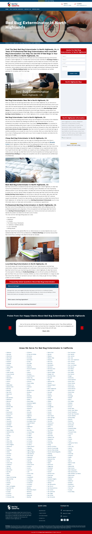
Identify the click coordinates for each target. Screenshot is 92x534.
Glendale (29, 395)
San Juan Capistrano (73, 359)
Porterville (50, 442)
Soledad (70, 403)
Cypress (8, 466)
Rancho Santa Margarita (54, 451)
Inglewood (29, 426)
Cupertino (9, 464)
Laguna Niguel (31, 451)
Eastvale (9, 489)
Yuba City (70, 488)
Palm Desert (51, 415)
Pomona (50, 441)
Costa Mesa (9, 459)
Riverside (50, 470)
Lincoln (29, 468)
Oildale (49, 401)
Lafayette (29, 448)
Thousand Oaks (72, 432)
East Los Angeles (11, 486)
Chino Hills (9, 441)
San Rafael (71, 372)
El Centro (9, 493)
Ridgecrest (50, 466)
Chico (8, 437)
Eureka (29, 361)
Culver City (9, 462)
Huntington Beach (31, 419)
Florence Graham (31, 368)
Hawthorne (30, 406)
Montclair (50, 363)
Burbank (9, 415)
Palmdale (50, 419)
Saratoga (70, 395)
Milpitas (50, 356)
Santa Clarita (71, 383)
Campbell (9, 423)
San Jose (70, 358)
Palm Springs (51, 417)
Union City (70, 446)
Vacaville (70, 450)
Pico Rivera (50, 430)
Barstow (9, 390)
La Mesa (29, 435)
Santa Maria (71, 386)
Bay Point (9, 392)
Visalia (69, 457)
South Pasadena (72, 412)
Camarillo (9, 421)
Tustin (69, 441)
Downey (9, 482)
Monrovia (50, 361)
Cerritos (8, 435)
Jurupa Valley (30, 432)
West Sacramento (72, 471)
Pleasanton (50, 439)
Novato (49, 394)
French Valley (30, 383)
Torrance (70, 433)
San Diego (50, 493)
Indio (28, 424)
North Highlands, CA (82, 5)
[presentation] (10, 328)
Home (6, 9)
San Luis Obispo (72, 365)
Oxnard (49, 412)
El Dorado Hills (10, 497)
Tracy (69, 435)
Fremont (29, 381)
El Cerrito (9, 495)
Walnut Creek (71, 462)
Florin (28, 370)
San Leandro (71, 361)
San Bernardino (52, 484)
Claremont (9, 446)
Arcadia (8, 368)
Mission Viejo (51, 358)
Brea (8, 410)
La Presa (29, 439)
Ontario (49, 403)
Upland (70, 448)
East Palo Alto (10, 488)
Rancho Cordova (52, 446)
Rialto (49, 462)
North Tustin (51, 390)
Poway (49, 444)
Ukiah (69, 444)
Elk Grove (29, 356)
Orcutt (49, 408)
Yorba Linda (71, 486)
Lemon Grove (30, 464)
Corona (8, 457)
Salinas (49, 482)
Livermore (29, 470)
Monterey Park (51, 368)
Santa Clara (71, 381)
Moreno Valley (51, 372)
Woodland (70, 484)
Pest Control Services (16, 9)
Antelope (9, 363)
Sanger (70, 376)
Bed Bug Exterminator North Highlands (30, 43)
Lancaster (29, 459)
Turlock (70, 439)
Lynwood (29, 486)
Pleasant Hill (51, 437)
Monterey (50, 367)
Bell (7, 395)
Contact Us (41, 518)
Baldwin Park (10, 386)
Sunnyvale (71, 424)
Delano (8, 475)
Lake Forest (30, 455)
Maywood (29, 495)
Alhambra (9, 356)
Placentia (50, 433)
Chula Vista (9, 442)
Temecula (70, 426)
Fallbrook (29, 367)
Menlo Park (50, 352)
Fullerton (29, 386)
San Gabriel (71, 354)
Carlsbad (9, 424)
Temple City (71, 430)
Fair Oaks (29, 363)
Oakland (50, 395)
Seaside (70, 397)
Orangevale (50, 406)
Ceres (8, 433)
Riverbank (50, 468)
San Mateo (71, 368)
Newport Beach (52, 385)
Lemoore (29, 466)
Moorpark (50, 370)
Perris (49, 426)
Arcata (8, 370)
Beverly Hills (10, 406)
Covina (8, 461)
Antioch (8, 365)
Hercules (29, 412)
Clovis (8, 448)
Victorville (70, 453)
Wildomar (70, 480)
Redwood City (51, 459)
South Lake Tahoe (73, 410)
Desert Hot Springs (11, 477)
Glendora (29, 397)
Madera (29, 488)
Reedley (50, 461)
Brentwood (9, 412)
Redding (50, 453)
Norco (49, 386)
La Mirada (29, 437)
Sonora (70, 406)
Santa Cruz (71, 385)
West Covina (71, 468)
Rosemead (50, 475)
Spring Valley (71, 417)
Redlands (50, 455)
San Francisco (71, 352)
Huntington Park (31, 421)
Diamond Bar (10, 479)
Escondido (29, 359)
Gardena (29, 392)
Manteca (29, 491)
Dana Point (9, 470)
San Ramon (71, 374)
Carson (8, 428)
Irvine (28, 428)
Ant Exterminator (43, 515)
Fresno (28, 385)
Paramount (50, 423)
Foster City (29, 377)
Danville (9, 471)
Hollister (29, 417)
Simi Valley (71, 401)
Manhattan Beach (31, 489)
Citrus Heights (10, 444)
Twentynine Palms (73, 442)
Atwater (9, 379)
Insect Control (42, 513)
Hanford (29, 405)
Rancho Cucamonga (53, 448)
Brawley (9, 408)
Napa (49, 379)
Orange (49, 405)
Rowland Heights (52, 479)
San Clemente (51, 491)
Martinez (29, 493)
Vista (69, 459)
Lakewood (29, 457)
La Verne (29, 444)
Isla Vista (29, 430)
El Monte (29, 352)
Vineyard (70, 455)
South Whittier (72, 415)
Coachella (9, 450)
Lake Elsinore (30, 453)
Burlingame (9, 417)
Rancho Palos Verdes (53, 450)
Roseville (50, 477)
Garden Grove (30, 390)
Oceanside (50, 399)
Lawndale (29, 462)
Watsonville (71, 466)
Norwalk (50, 392)
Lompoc (29, 475)
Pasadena (50, 424)
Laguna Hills (30, 450)
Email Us (65, 516)
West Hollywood (72, 470)
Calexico (9, 419)
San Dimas (50, 495)
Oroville (49, 410)
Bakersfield (9, 385)
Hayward (29, 408)
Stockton (70, 421)
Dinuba (8, 480)
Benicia (8, 403)
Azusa (8, 383)
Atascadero (9, 377)
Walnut (70, 461)
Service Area (35, 9)
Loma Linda (30, 473)
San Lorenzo (71, 363)
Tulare (69, 437)
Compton (9, 453)
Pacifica (50, 414)
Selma (69, 399)
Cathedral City (10, 432)
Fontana (29, 374)
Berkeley (9, 405)
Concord (9, 455)
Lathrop (29, 461)
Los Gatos (29, 484)
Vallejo (69, 451)
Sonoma (70, 405)
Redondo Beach (52, 457)
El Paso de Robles (31, 354)
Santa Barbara (72, 379)
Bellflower (9, 399)
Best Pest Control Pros (45, 532)
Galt (28, 388)
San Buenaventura (52, 488)
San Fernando (51, 497)
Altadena (9, 359)
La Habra (29, 433)
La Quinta (29, 442)
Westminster (71, 475)
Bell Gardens (10, 397)
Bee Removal (42, 510)
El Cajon (9, 491)
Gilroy (28, 394)
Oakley (49, 397)
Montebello (50, 365)
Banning (9, 388)
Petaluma (50, 428)
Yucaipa (70, 489)
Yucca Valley (71, 491)
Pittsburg (50, 432)
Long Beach (30, 477)
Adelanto (9, 352)
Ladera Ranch (30, 446)
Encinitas (29, 358)
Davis (8, 473)
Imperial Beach (31, 423)
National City (51, 381)
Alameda (9, 354)
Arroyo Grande (10, 374)
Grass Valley (30, 401)
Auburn (8, 381)
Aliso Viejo (9, 358)
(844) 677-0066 (67, 5)
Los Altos (29, 479)
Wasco (69, 464)
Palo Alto (50, 421)
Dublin (8, 484)
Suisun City (71, 423)
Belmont (9, 401)
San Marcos (71, 367)
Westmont (70, 477)
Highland (29, 415)
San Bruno (50, 486)
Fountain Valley (31, 379)
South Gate (71, 408)
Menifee (29, 497)
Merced (49, 354)
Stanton (70, 419)
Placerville (50, 435)
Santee (70, 394)
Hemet (28, 410)
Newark (50, 383)
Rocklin (49, 471)
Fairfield (29, 365)
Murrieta (50, 377)
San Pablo (70, 370)
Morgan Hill (51, 374)
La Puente (29, 441)
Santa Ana (71, 377)
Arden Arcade (10, 372)
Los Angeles (30, 480)
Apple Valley (10, 367)
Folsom (29, 372)
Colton (8, 451)
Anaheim (9, 361)
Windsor (70, 482)
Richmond (50, 464)
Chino (8, 439)
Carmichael (9, 426)
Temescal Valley (72, 428)
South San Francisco (73, 414)
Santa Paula (71, 390)
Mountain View (51, 376)
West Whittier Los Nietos (74, 473)
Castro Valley (10, 430)
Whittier (70, 479)
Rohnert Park (51, 473)
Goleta (28, 399)
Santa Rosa (71, 392)
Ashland (9, 376)
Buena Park (9, 414)
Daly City (9, 468)
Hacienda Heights (31, 403)
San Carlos (50, 489)
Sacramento (51, 480)
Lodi (28, 471)
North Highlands (14, 43)
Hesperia (29, 414)
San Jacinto (71, 356)
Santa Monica (71, 388)
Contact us (27, 9)
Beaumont (9, 394)
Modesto (50, 359)
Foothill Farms (30, 376)
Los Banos (29, 482)
